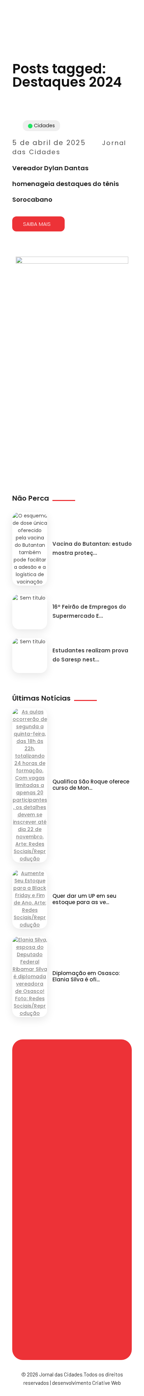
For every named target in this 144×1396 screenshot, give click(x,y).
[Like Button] (128, 203)
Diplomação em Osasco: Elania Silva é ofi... (86, 976)
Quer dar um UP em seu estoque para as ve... (84, 899)
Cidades (44, 125)
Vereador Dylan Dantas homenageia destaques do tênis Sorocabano (65, 184)
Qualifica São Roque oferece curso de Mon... (90, 785)
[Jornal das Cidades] (8, 4)
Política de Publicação (72, 1301)
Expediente (47, 1201)
